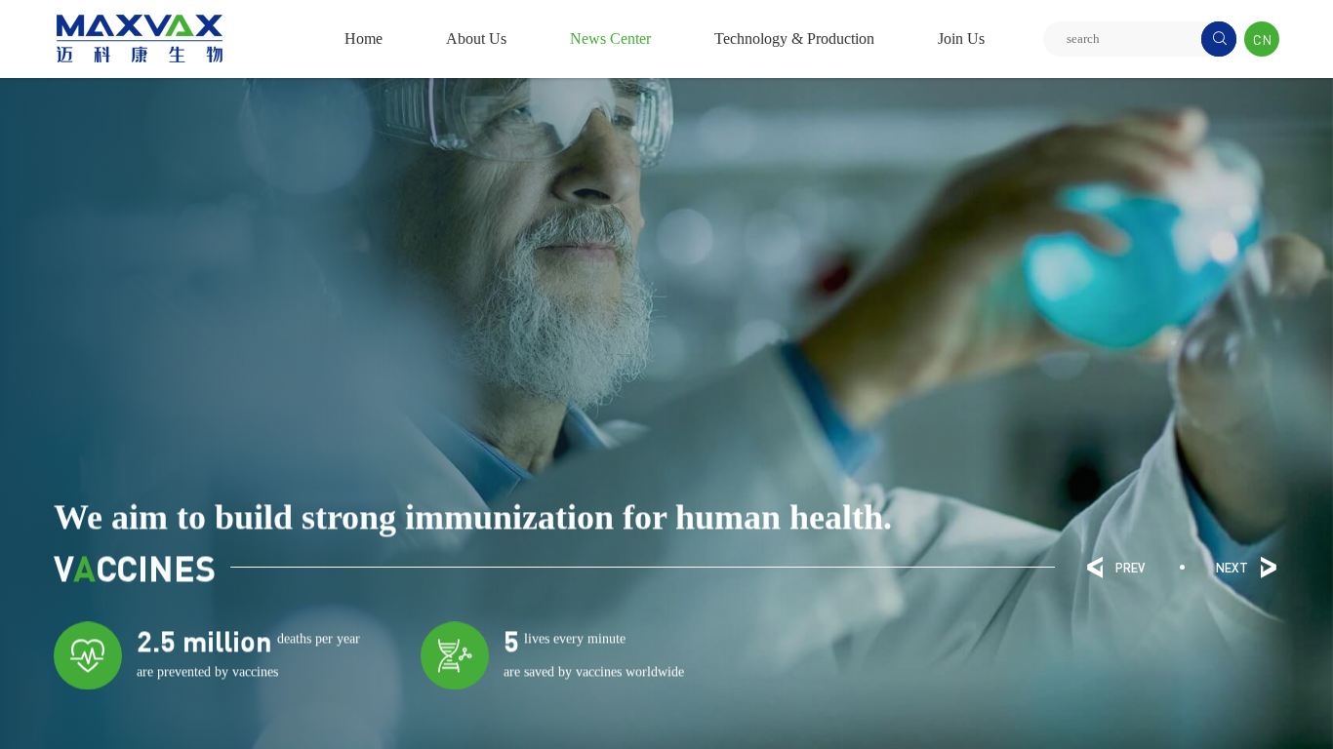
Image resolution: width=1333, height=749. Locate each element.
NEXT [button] (1247, 567)
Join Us (961, 38)
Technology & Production (794, 38)
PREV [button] (1114, 567)
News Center (610, 38)
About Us (476, 38)
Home (363, 38)
